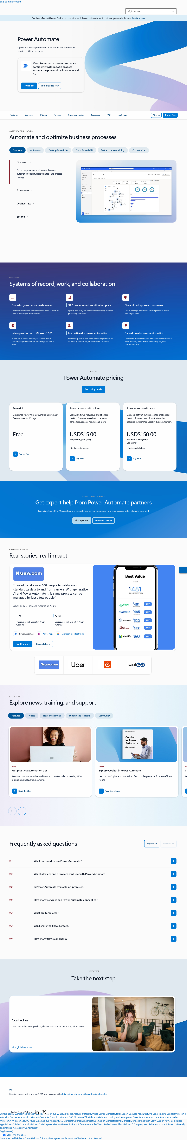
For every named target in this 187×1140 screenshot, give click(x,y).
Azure (32, 1120)
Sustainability (31, 1127)
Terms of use (71, 1138)
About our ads (95, 1138)
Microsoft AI (5, 1120)
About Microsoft (125, 1124)
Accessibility (18, 1127)
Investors (172, 1124)
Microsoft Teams (113, 1120)
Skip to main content (10, 1)
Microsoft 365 (56, 1120)
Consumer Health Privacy (12, 1138)
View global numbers (22, 1047)
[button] (49, 665)
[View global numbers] (182, 570)
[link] (14, 116)
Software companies (87, 1124)
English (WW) (6, 1131)
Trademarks (83, 1138)
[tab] (17, 150)
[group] (92, 607)
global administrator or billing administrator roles (84, 1094)
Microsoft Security (20, 1120)
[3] (10, 1089)
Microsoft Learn (148, 1120)
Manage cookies (56, 1138)
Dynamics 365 (42, 1120)
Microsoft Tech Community (18, 1124)
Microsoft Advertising (74, 1120)
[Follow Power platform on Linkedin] (37, 1112)
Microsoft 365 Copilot (94, 1120)
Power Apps (48, 633)
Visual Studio (103, 1124)
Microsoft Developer (131, 1120)
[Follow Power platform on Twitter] (44, 1112)
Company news (141, 1124)
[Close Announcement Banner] (174, 18)
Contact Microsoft (33, 1138)
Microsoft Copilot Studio (73, 633)
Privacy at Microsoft (158, 1124)
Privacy (45, 1138)
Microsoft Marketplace (41, 1124)
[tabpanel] (92, 206)
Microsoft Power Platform (65, 1124)
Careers (113, 1124)
